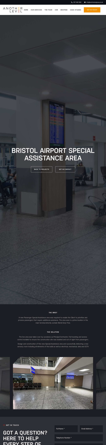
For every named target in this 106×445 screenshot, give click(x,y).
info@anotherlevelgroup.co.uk (94, 2)
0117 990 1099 (77, 2)
